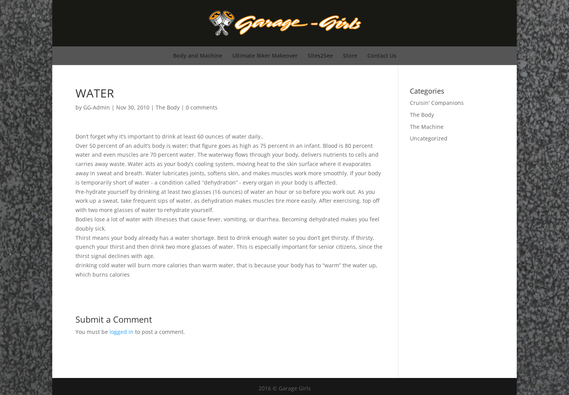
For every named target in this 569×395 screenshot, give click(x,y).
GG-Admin (96, 107)
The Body (168, 107)
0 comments (202, 107)
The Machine (427, 126)
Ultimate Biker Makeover (265, 55)
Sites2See (320, 55)
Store (350, 55)
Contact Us (381, 55)
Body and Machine (197, 55)
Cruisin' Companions (437, 102)
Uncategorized (428, 138)
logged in (122, 331)
